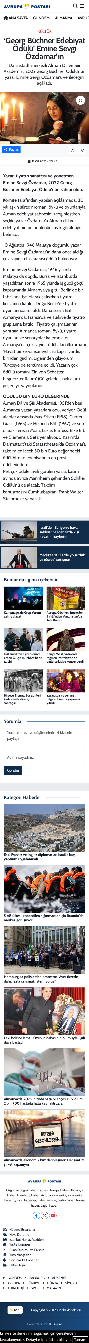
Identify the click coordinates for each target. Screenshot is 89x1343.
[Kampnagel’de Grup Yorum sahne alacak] (23, 597)
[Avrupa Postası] (27, 6)
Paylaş (13, 150)
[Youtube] (53, 1215)
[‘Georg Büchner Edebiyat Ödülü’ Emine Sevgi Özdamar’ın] (44, 118)
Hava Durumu (19, 1235)
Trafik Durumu (19, 1245)
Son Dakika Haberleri (24, 1260)
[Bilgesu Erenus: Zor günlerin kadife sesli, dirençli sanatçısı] (23, 680)
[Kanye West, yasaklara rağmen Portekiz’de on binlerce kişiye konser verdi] (66, 639)
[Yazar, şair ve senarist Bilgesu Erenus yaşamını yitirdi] (66, 680)
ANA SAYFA (18, 17)
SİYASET (71, 1283)
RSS (16, 1310)
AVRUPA (14, 1283)
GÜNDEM (41, 17)
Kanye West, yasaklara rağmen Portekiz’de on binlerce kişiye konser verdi (65, 658)
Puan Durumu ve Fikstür (26, 1250)
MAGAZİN (54, 1288)
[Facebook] (36, 1215)
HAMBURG (37, 1278)
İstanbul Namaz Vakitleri (26, 1240)
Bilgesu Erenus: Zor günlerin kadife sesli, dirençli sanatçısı (23, 699)
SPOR (35, 1288)
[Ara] (75, 6)
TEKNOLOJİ (16, 1288)
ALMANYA (63, 17)
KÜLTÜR (45, 31)
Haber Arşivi (17, 1265)
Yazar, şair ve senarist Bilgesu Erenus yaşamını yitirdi (63, 699)
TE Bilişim (55, 1324)
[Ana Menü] (82, 6)
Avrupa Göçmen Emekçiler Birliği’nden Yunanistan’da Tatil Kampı (65, 616)
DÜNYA (52, 1283)
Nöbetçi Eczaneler (22, 1230)
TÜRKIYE (33, 1283)
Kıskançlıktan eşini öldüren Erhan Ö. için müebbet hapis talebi (23, 658)
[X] (44, 1215)
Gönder (13, 770)
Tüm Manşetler (20, 1255)
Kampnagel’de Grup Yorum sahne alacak (22, 614)
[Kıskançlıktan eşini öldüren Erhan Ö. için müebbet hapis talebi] (23, 639)
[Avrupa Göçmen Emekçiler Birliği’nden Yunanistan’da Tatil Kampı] (66, 597)
